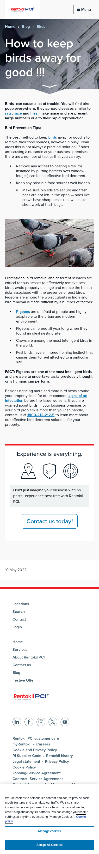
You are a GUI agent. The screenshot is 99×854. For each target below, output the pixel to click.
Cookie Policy (24, 767)
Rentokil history (59, 755)
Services (19, 649)
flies (33, 113)
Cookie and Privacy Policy (34, 750)
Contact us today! (49, 521)
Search (18, 611)
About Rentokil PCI (28, 657)
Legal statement (26, 761)
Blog (26, 26)
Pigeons (23, 311)
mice (18, 113)
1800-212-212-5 (41, 415)
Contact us (21, 665)
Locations (20, 604)
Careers (43, 744)
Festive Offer (23, 680)
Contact (19, 619)
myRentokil (21, 744)
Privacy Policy (57, 761)
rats (8, 113)
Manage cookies (49, 831)
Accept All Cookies (49, 845)
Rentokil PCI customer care (35, 738)
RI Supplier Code (26, 755)
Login (17, 627)
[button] (49, 87)
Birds (41, 26)
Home (10, 26)
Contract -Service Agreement (37, 778)
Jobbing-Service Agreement (36, 773)
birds (52, 137)
